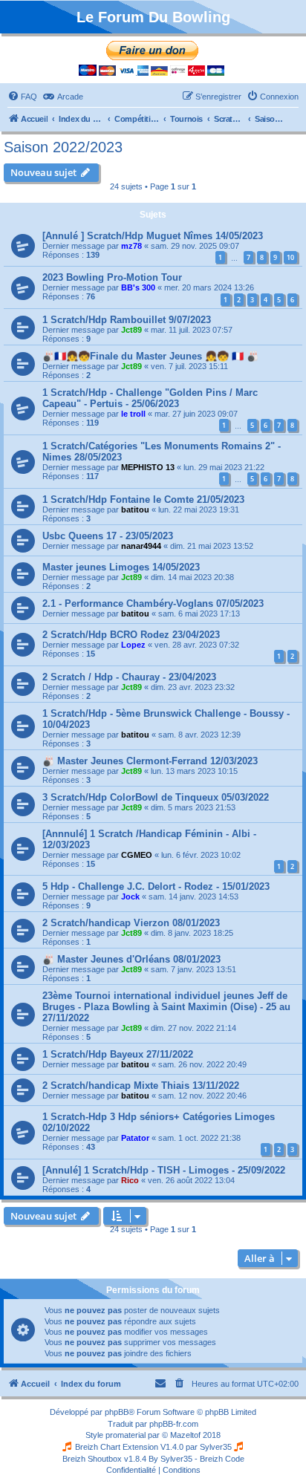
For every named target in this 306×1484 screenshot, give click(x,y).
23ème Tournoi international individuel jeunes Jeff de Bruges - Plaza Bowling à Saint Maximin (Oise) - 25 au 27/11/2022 (166, 1006)
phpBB (116, 1411)
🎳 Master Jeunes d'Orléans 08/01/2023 (131, 959)
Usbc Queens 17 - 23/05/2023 (107, 535)
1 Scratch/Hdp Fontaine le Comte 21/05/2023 (143, 499)
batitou (135, 509)
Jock (130, 896)
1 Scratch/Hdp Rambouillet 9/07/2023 (126, 319)
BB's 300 (138, 287)
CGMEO (136, 854)
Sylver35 (216, 1446)
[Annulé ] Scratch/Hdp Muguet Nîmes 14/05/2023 (152, 235)
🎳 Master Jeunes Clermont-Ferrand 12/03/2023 (150, 761)
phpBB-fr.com (173, 1423)
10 (290, 257)
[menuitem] (22, 96)
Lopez (133, 644)
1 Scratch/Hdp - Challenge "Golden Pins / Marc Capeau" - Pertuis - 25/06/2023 (150, 398)
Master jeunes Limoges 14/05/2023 (121, 567)
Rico (130, 1180)
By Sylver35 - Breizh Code (196, 1458)
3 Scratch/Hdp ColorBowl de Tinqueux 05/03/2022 (155, 797)
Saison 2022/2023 (63, 147)
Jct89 (131, 329)
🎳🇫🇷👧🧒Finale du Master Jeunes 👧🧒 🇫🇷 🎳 (150, 356)
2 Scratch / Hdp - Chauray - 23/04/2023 (129, 677)
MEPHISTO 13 (148, 467)
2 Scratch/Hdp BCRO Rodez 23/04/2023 (131, 634)
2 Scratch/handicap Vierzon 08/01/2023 (131, 922)
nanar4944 (141, 545)
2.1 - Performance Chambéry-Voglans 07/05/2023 (153, 603)
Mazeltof (185, 1435)
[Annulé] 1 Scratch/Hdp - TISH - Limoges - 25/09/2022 (163, 1170)
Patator (135, 1137)
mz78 (131, 245)
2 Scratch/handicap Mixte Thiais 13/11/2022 (140, 1085)
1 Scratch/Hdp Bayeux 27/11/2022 (117, 1054)
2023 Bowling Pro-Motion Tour (112, 277)
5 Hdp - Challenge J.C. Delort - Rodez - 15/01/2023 (156, 886)
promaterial (125, 1435)
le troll (133, 413)
